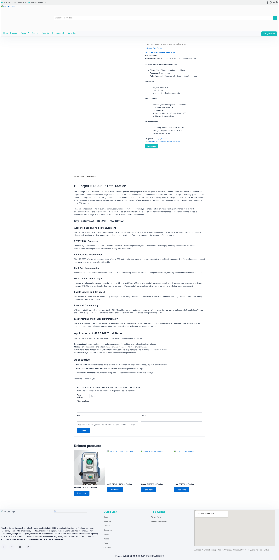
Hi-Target (148, 48)
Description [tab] (79, 176)
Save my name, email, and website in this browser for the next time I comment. (107, 425)
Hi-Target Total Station (164, 141)
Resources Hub (58, 33)
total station (176, 141)
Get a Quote (151, 146)
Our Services (33, 33)
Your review (83, 401)
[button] (49, 33)
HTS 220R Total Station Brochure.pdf (160, 52)
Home (5, 33)
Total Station (155, 44)
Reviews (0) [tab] (90, 176)
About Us (45, 33)
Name (80, 416)
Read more (81, 493)
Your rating (81, 396)
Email (143, 416)
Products (13, 33)
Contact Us (72, 33)
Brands (23, 33)
